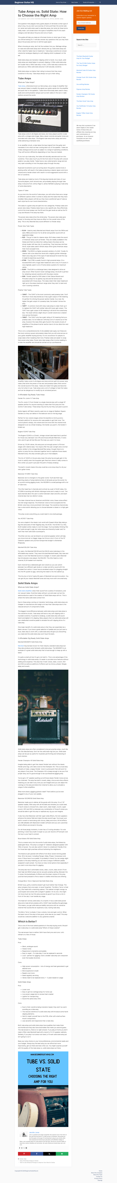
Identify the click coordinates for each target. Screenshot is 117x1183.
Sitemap (100, 1180)
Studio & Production (88, 2)
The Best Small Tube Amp (84, 101)
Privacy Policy (98, 1178)
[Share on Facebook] (37, 1154)
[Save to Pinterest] (24, 1154)
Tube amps (21, 86)
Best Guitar (75, 2)
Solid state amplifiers (25, 591)
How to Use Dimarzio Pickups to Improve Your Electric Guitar (37, 1162)
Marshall (21, 646)
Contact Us (99, 1176)
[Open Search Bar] (100, 2)
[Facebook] (19, 1148)
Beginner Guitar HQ (24, 2)
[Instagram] (22, 1148)
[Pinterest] (26, 1148)
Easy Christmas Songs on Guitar (29, 1160)
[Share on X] (49, 1154)
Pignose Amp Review (83, 89)
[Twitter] (24, 1148)
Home (100, 1171)
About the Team (97, 1174)
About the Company (96, 1173)
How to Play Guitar (61, 2)
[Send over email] (62, 1154)
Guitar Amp (23, 1159)
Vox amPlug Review (82, 84)
